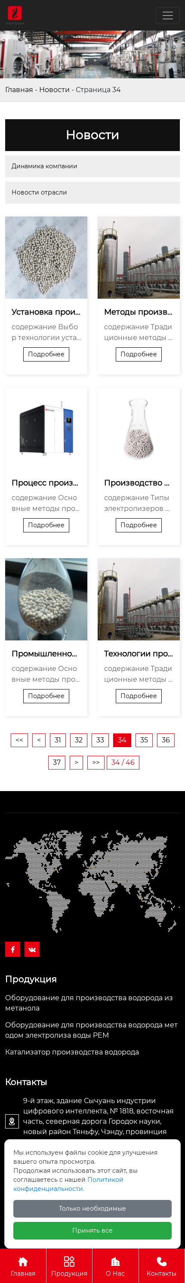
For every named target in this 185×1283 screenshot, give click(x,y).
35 (144, 740)
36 (166, 740)
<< (19, 740)
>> (96, 762)
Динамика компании (44, 166)
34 (122, 740)
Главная (19, 90)
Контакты (161, 1273)
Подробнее (46, 354)
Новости (54, 90)
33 (100, 740)
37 (57, 762)
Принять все (92, 1230)
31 (58, 740)
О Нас (115, 1273)
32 (79, 740)
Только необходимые (92, 1208)
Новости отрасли (39, 192)
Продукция (69, 1273)
